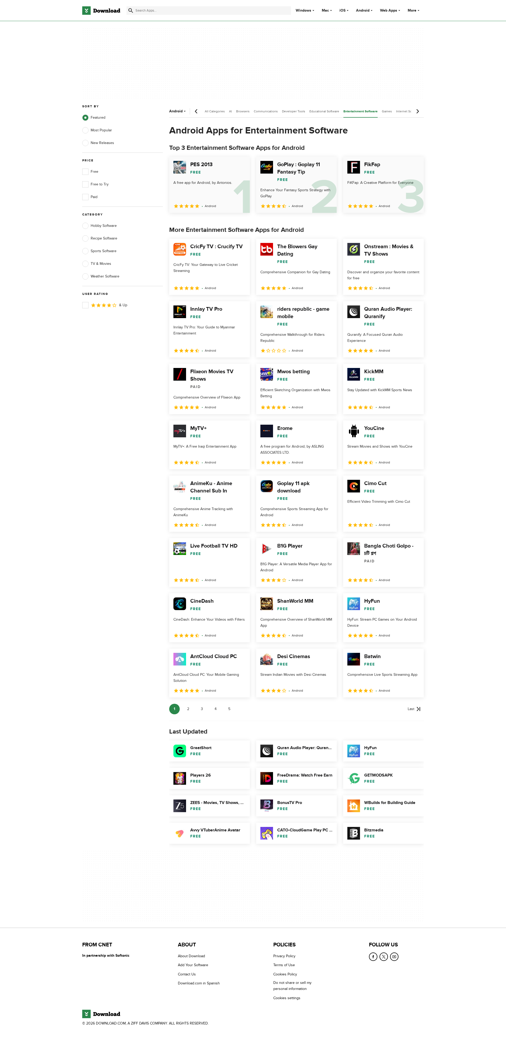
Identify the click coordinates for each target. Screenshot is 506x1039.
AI (230, 111)
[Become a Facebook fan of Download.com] (373, 956)
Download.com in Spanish (199, 983)
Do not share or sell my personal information (292, 985)
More (412, 10)
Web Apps (388, 10)
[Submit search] (130, 10)
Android (362, 10)
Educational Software (324, 111)
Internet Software (408, 111)
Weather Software (105, 276)
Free (94, 171)
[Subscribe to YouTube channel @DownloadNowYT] (394, 956)
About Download (191, 956)
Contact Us (187, 974)
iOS (342, 10)
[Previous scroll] (196, 111)
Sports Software (103, 251)
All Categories (215, 111)
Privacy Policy (284, 956)
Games (387, 111)
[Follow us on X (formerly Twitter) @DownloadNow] (384, 956)
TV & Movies (101, 263)
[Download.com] (101, 10)
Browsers (243, 111)
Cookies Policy (285, 974)
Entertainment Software (360, 111)
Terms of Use (284, 965)
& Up (123, 305)
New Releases (102, 143)
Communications (266, 111)
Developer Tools (293, 111)
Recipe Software (104, 238)
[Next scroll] (417, 111)
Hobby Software (104, 225)
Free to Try (100, 184)
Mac (325, 10)
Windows (303, 10)
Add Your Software (193, 965)
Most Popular (101, 130)
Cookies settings (286, 997)
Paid (94, 197)
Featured (98, 117)
